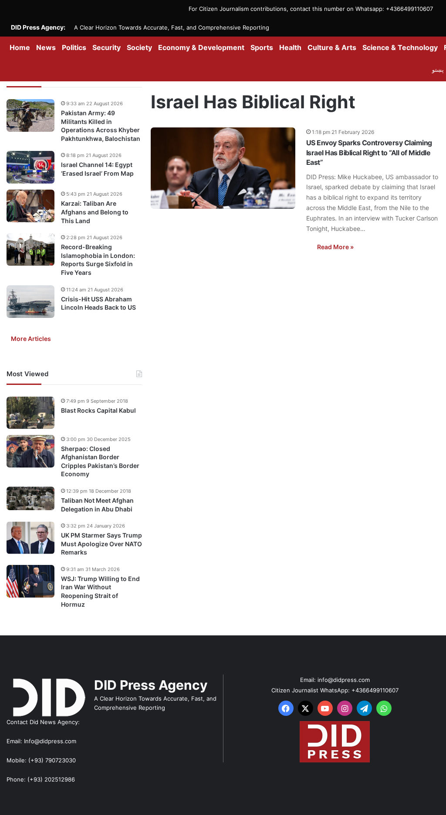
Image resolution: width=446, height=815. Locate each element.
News (46, 47)
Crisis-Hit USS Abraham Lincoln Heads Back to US (98, 303)
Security (106, 47)
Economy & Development (201, 47)
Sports (261, 47)
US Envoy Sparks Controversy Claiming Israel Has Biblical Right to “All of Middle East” (369, 152)
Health (290, 47)
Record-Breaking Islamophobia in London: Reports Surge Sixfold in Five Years (98, 259)
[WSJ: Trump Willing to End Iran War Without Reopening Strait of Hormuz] (30, 581)
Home (20, 47)
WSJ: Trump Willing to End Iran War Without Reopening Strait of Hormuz (100, 591)
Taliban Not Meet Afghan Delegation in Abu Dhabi (97, 505)
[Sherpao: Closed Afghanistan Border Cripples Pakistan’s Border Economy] (30, 451)
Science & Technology (400, 47)
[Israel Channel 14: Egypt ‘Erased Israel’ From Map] (30, 167)
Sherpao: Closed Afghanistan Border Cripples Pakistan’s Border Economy (100, 461)
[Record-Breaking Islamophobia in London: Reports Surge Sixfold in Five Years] (30, 249)
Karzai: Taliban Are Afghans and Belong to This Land (94, 212)
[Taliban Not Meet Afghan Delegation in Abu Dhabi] (30, 499)
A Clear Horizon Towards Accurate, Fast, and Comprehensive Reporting (171, 27)
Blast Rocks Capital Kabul (98, 410)
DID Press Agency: (38, 27)
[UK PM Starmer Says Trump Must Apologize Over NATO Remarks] (30, 537)
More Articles (31, 338)
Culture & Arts (331, 47)
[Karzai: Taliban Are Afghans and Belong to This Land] (30, 206)
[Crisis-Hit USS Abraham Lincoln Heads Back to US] (30, 301)
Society (139, 47)
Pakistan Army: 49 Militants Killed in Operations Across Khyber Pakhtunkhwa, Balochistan (100, 125)
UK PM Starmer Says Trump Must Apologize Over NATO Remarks (101, 543)
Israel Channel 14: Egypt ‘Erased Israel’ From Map (97, 169)
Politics (74, 47)
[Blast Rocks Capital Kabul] (30, 413)
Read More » (335, 247)
